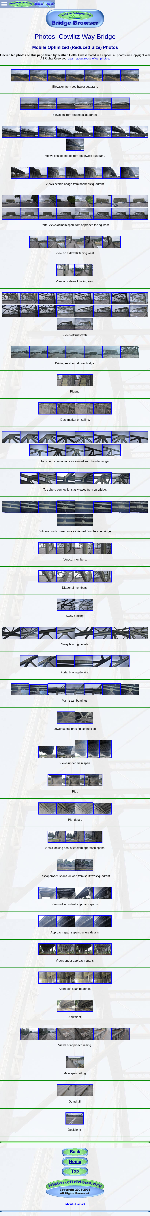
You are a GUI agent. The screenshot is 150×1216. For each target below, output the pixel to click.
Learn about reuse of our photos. (89, 58)
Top (75, 1171)
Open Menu (4, 4)
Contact (80, 1204)
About (69, 1204)
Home (75, 1161)
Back (75, 1151)
